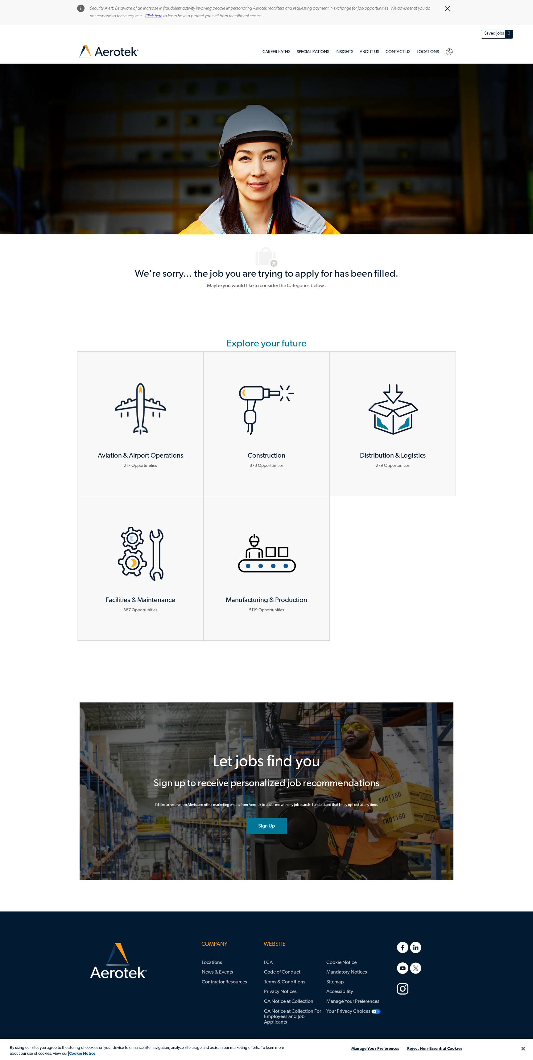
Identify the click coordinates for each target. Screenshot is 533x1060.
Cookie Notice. (83, 1054)
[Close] (523, 1048)
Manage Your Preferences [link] (352, 1001)
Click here (153, 16)
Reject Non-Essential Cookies (434, 1049)
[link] (108, 52)
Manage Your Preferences (375, 1049)
